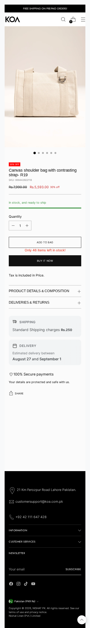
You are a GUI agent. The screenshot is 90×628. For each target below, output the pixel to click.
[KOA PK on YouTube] (33, 584)
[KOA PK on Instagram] (19, 584)
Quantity (15, 216)
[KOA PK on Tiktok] (26, 584)
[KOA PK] (13, 19)
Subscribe (73, 569)
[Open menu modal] (83, 19)
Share (19, 393)
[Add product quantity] (27, 225)
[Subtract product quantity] (13, 225)
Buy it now (45, 260)
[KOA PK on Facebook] (11, 584)
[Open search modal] (63, 19)
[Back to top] (81, 619)
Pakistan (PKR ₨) (24, 601)
